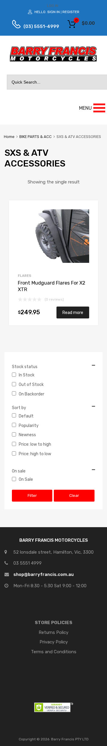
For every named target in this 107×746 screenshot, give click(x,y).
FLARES (24, 276)
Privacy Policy (54, 642)
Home (9, 136)
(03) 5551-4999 (36, 26)
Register (70, 12)
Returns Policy (53, 632)
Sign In (53, 12)
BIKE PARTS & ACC (35, 136)
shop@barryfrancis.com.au (43, 574)
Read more (72, 312)
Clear (74, 495)
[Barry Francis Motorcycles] (53, 61)
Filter (32, 495)
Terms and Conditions (53, 651)
